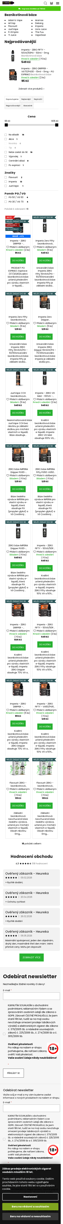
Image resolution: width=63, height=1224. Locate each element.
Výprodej (15, 156)
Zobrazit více (32, 957)
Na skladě (16, 134)
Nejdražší (38, 99)
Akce (13, 139)
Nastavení (30, 1197)
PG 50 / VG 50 (18, 197)
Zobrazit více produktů (31, 88)
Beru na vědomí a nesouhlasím (30, 1216)
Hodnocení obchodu (32, 856)
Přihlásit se (13, 1073)
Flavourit (15, 177)
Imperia (15, 181)
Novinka (15, 143)
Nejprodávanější (13, 105)
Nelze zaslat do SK (20, 152)
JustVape (16, 185)
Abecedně (27, 105)
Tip (12, 147)
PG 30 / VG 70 (18, 201)
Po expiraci (16, 165)
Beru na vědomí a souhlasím (30, 1206)
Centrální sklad (18, 160)
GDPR (11, 1015)
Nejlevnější (26, 99)
